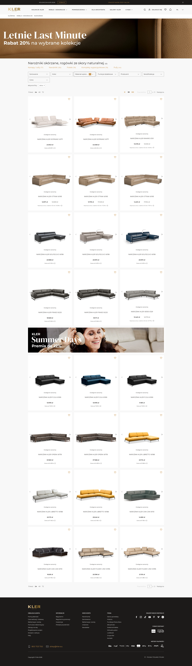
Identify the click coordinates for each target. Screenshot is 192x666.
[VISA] (133, 646)
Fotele (71, 67)
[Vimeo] (158, 617)
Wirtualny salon (112, 630)
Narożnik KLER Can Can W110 (142, 512)
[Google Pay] (150, 646)
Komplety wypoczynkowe (95, 67)
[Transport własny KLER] (160, 631)
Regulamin (59, 616)
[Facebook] (136, 617)
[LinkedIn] (163, 617)
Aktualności (111, 625)
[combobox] (179, 9)
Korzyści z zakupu (34, 633)
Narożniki (55, 67)
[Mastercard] (138, 646)
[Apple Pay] (144, 646)
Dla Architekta (98, 9)
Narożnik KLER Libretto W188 (142, 454)
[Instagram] (141, 617)
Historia (109, 619)
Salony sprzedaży (112, 616)
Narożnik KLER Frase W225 (50, 312)
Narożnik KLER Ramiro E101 (142, 138)
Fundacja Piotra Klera (114, 622)
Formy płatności (33, 616)
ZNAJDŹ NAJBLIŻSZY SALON (118, 2)
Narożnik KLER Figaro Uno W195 (96, 569)
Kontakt (109, 638)
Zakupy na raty (33, 627)
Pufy (117, 67)
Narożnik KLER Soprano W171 (50, 139)
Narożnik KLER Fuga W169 (50, 397)
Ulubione (85, 625)
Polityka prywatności (62, 625)
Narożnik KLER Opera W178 (50, 454)
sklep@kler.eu (56, 646)
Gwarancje (59, 622)
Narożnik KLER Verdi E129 (142, 312)
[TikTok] (145, 617)
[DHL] (153, 631)
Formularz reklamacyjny (36, 625)
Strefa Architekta (112, 627)
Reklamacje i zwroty (34, 622)
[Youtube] (149, 617)
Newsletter (85, 627)
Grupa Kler (110, 635)
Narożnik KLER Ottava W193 (50, 196)
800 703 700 (37, 646)
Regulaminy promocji (63, 619)
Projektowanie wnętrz (35, 630)
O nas (128, 9)
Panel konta (86, 616)
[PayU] (116, 646)
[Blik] (110, 646)
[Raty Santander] (124, 645)
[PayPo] (156, 646)
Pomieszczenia (78, 9)
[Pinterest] (154, 617)
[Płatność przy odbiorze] (162, 646)
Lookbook (110, 633)
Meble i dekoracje (57, 9)
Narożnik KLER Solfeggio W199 (50, 254)
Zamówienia (86, 619)
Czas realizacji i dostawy (36, 619)
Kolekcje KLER (38, 9)
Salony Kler (115, 9)
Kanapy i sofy (35, 67)
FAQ (29, 635)
